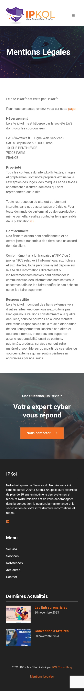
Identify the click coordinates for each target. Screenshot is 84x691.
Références (14, 563)
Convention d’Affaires (52, 631)
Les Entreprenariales (51, 607)
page (71, 109)
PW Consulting (62, 667)
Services (12, 556)
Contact (11, 577)
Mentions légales (42, 676)
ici (31, 221)
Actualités (13, 570)
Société (11, 549)
